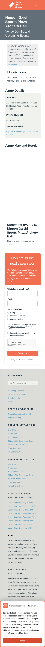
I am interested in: (14, 309)
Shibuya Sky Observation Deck (20, 441)
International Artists (17, 316)
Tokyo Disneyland (15, 448)
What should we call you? (18, 289)
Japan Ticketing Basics (17, 394)
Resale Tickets (14, 398)
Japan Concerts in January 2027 (21, 521)
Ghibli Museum (14, 430)
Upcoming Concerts (16, 391)
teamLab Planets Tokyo (17, 445)
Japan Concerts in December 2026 (22, 517)
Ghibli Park (12, 434)
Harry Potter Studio (15, 437)
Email (9, 299)
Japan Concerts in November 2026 (22, 513)
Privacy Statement (17, 327)
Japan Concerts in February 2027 (21, 524)
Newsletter (12, 402)
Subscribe (22, 353)
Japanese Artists (16, 319)
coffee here (12, 64)
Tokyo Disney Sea (15, 452)
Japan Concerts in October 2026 (21, 510)
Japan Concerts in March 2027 (20, 528)
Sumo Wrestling (14, 418)
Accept (22, 641)
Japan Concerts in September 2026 (22, 506)
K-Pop (12, 313)
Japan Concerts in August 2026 (20, 503)
